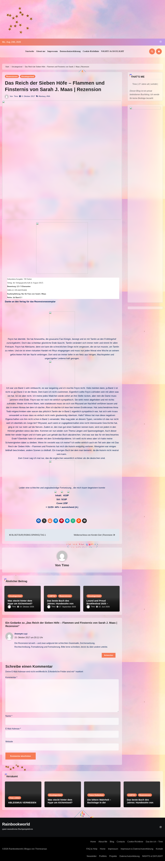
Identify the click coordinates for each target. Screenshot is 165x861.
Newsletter (92, 856)
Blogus (27, 849)
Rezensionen (12, 76)
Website (9, 741)
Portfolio (103, 856)
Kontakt (159, 849)
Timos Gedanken (96, 795)
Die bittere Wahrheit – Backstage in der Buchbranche (99, 802)
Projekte (113, 856)
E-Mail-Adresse (13, 729)
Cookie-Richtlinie (91, 51)
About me (40, 51)
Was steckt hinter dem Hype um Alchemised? (20, 602)
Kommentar (11, 677)
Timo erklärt (14, 798)
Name (8, 716)
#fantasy (42, 96)
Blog (112, 842)
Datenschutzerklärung (70, 51)
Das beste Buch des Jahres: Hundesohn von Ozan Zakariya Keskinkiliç (61, 603)
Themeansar (41, 849)
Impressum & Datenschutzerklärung (137, 849)
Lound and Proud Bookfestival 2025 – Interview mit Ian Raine (99, 603)
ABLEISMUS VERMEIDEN (22, 802)
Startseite (29, 51)
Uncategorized (27, 76)
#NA (48, 96)
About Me (102, 842)
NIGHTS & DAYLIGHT (112, 51)
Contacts (121, 842)
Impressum (52, 51)
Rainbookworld (16, 824)
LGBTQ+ (52, 596)
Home (93, 842)
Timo (16, 96)
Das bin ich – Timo (154, 842)
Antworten (108, 655)
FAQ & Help (91, 849)
